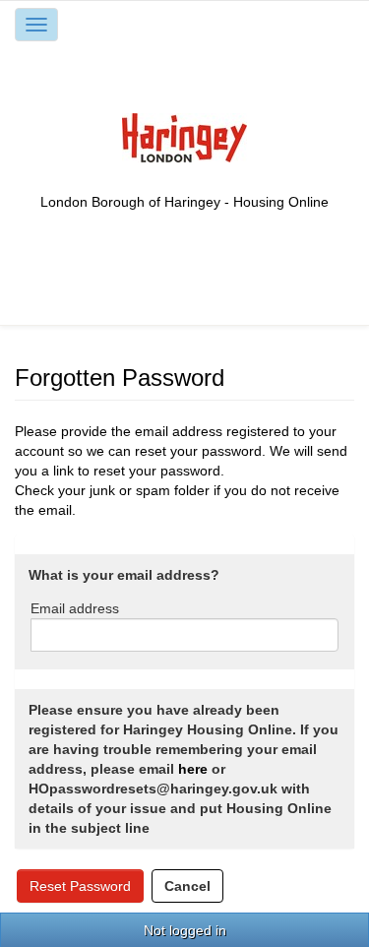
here (193, 769)
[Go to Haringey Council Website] (184, 137)
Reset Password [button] (80, 886)
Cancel (187, 886)
